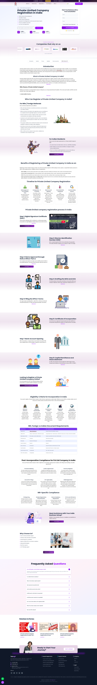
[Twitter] (14, 673)
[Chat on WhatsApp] (2, 678)
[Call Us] (2, 682)
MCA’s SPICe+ (59, 70)
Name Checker (27, 266)
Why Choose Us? (65, 61)
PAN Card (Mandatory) (33, 431)
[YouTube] (22, 673)
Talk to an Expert (56, 521)
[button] (25, 194)
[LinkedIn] (19, 673)
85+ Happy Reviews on (70, 30)
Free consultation (79, 3)
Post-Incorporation (56, 61)
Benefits (37, 61)
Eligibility (48, 61)
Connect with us (56, 154)
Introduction (31, 61)
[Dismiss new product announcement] (79, 1)
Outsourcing (34, 3)
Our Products (48, 3)
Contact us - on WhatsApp (48, 552)
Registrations (41, 3)
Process (43, 61)
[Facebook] (17, 673)
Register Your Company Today (29, 385)
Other (55, 3)
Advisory (27, 3)
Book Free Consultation (70, 27)
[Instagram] (12, 673)
